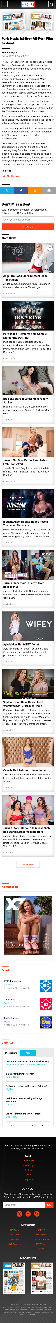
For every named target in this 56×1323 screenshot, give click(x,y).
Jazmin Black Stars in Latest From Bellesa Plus (23, 585)
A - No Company (12, 176)
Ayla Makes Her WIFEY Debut (21, 644)
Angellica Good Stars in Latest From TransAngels (25, 278)
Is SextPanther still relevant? (20, 1073)
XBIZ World (14, 1239)
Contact (28, 1170)
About (28, 1174)
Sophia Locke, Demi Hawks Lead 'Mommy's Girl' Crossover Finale (23, 704)
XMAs (41, 1248)
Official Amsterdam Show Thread (23, 1113)
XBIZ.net (7, 1043)
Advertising (28, 1165)
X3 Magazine (10, 887)
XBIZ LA (41, 1230)
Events (6, 970)
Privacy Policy (28, 1179)
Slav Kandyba (9, 52)
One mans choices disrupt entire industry (27, 1061)
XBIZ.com (14, 1230)
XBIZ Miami (41, 1234)
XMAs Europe (11, 1018)
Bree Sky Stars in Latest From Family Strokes (25, 400)
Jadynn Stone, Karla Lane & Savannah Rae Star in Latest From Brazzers (26, 830)
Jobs (28, 1052)
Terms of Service (26, 1314)
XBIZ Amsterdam (13, 981)
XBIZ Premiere (15, 1244)
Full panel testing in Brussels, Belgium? (26, 1086)
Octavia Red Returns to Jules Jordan (25, 770)
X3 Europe (9, 999)
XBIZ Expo (41, 1244)
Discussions (11, 1052)
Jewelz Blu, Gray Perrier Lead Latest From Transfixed (25, 462)
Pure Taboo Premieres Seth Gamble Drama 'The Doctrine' (25, 336)
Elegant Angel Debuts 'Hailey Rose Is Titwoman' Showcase (25, 523)
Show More (28, 864)
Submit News (28, 1160)
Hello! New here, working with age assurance (24, 1100)
